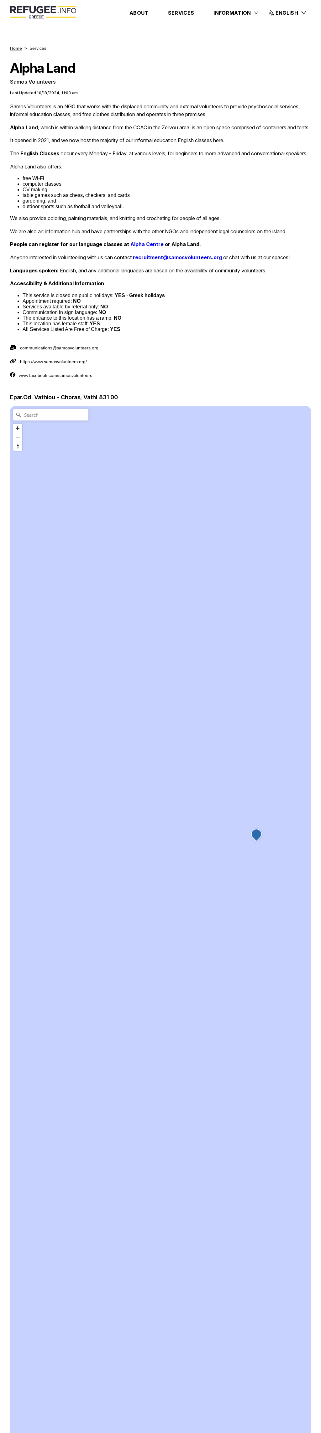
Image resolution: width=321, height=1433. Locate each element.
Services (181, 13)
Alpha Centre (147, 244)
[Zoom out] (17, 437)
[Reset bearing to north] (17, 446)
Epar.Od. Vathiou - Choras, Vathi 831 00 (64, 397)
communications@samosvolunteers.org (59, 347)
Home (16, 48)
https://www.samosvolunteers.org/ (53, 361)
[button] (287, 13)
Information (232, 13)
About (139, 13)
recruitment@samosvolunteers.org (177, 257)
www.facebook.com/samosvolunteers (55, 375)
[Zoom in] (17, 428)
